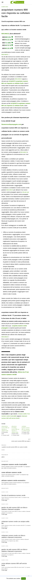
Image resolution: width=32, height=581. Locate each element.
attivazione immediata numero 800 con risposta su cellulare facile (15, 429)
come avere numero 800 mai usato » (21, 441)
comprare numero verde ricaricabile (14, 464)
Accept (23, 578)
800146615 (5, 33)
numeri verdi (4, 6)
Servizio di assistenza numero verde (13, 495)
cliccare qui (25, 192)
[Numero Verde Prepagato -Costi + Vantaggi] (17, 2)
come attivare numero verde (11, 472)
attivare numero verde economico (13, 480)
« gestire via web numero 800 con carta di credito (14, 447)
